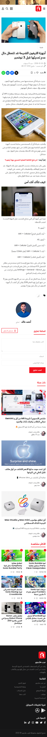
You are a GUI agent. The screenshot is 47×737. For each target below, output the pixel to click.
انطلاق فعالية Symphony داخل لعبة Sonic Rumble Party (12, 565)
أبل (38, 296)
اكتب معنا (22, 694)
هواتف (43, 694)
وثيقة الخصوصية (20, 687)
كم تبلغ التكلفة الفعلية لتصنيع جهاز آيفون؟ (21, 160)
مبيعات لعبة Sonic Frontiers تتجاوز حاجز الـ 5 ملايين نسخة (36, 592)
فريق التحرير (22, 683)
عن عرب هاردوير (40, 683)
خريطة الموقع (41, 690)
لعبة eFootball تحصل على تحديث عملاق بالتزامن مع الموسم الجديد (36, 618)
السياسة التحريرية (40, 698)
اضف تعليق (37, 370)
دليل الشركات (21, 690)
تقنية (41, 47)
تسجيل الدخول (8, 330)
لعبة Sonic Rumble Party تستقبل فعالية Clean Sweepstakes (36, 565)
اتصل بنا (43, 687)
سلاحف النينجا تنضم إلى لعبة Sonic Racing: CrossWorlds (12, 592)
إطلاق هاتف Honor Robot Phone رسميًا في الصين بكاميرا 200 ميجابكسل (12, 619)
